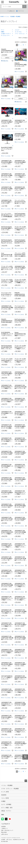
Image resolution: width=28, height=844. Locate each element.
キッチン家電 (5, 791)
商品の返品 (4, 832)
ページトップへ (26, 781)
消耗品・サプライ (6, 810)
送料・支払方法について (7, 830)
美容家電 (3, 795)
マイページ (21, 11)
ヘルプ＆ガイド (5, 823)
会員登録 (3, 826)
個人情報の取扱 (4, 841)
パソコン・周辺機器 (10, 16)
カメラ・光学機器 (6, 804)
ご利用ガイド (4, 828)
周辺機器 (18, 16)
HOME (2, 16)
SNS (2, 814)
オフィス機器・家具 (6, 807)
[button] (25, 45)
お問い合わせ (4, 834)
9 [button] (23, 45)
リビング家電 (5, 798)
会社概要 (3, 839)
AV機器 (3, 801)
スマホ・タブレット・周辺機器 (10, 788)
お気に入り (12, 11)
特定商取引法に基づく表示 (18, 839)
